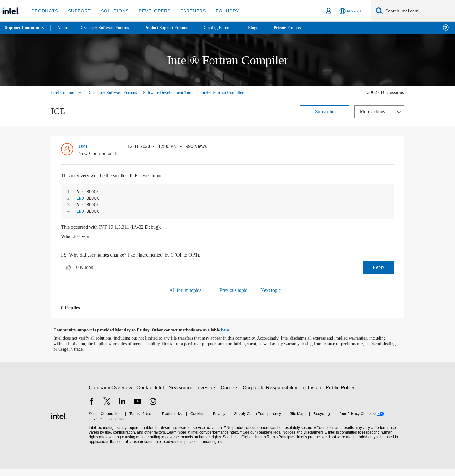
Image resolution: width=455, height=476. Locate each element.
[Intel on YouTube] (137, 409)
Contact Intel (151, 394)
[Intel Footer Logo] (59, 422)
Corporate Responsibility (271, 394)
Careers (230, 394)
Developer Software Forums (117, 92)
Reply (378, 274)
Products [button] (44, 10)
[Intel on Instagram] (153, 409)
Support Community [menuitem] (25, 27)
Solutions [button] (112, 10)
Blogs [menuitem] (265, 27)
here (230, 337)
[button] (391, 155)
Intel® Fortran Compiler (73, 99)
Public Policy (341, 394)
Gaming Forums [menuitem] (229, 27)
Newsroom (181, 394)
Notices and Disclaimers (301, 439)
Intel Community (67, 92)
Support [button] (78, 10)
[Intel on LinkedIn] (122, 409)
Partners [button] (187, 10)
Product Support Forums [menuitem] (175, 27)
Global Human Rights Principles (266, 444)
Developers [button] (150, 10)
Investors (208, 394)
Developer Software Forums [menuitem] (108, 27)
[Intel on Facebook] (91, 409)
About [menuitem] (64, 27)
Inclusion (313, 394)
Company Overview (110, 394)
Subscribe (325, 118)
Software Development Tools (179, 92)
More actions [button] (374, 118)
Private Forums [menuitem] (300, 27)
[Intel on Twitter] (107, 409)
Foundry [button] (220, 10)
